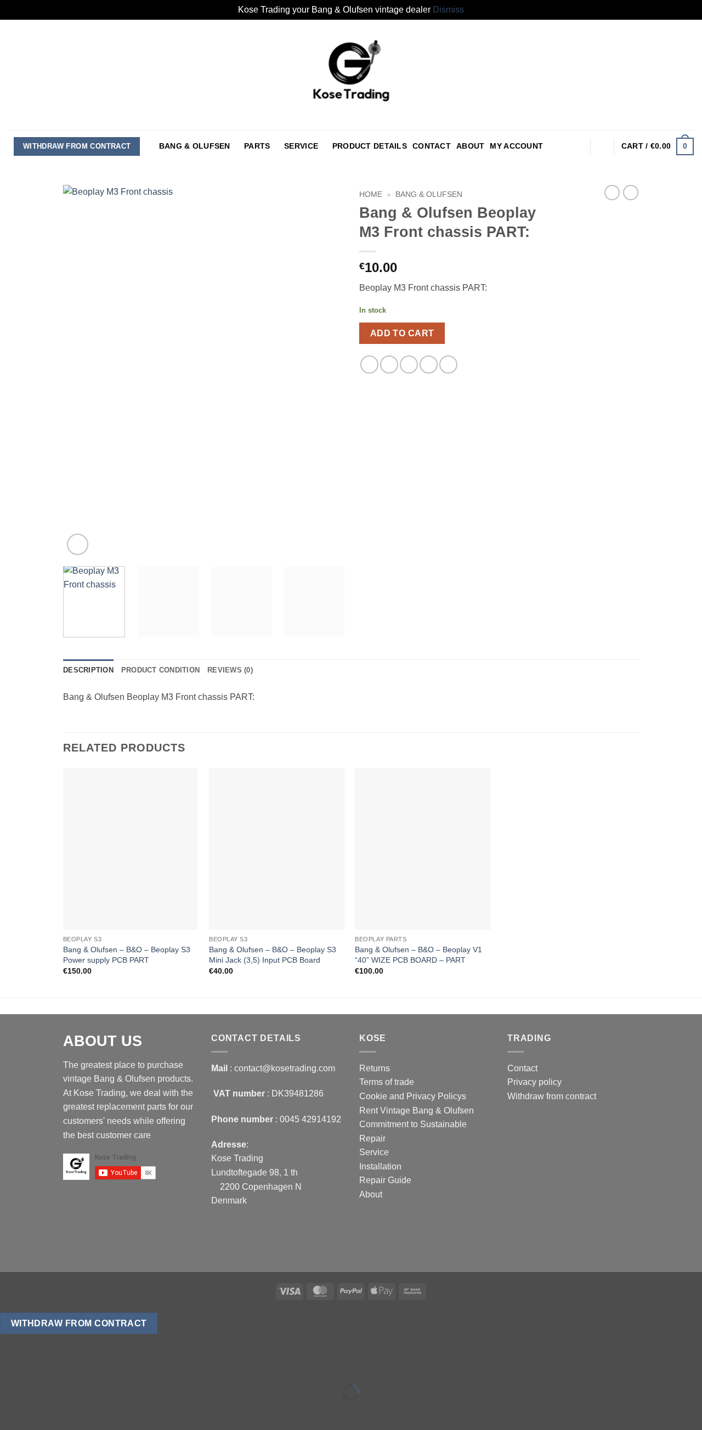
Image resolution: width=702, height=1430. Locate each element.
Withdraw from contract (77, 146)
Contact (431, 146)
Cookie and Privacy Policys (412, 1096)
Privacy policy (534, 1082)
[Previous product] (630, 192)
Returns (374, 1068)
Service (301, 146)
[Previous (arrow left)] (10, 1411)
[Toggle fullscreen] (43, 1364)
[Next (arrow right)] (43, 1411)
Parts (257, 146)
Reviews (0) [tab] (230, 670)
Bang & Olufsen (194, 146)
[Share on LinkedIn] (448, 364)
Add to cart (402, 333)
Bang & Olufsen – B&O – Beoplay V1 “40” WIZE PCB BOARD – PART (418, 954)
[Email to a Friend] (409, 364)
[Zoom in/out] (10, 1364)
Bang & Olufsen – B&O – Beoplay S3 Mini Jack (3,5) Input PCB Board (272, 954)
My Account (516, 146)
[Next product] (612, 192)
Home (370, 194)
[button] (578, 146)
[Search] (602, 146)
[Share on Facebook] (369, 364)
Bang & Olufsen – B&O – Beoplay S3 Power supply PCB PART (126, 954)
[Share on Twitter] (389, 364)
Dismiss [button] (448, 9)
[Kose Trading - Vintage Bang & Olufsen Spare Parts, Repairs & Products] (351, 75)
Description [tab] (88, 670)
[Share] (75, 1364)
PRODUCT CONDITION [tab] (160, 670)
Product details (369, 146)
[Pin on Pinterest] (429, 364)
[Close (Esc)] (107, 1364)
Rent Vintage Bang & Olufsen (416, 1110)
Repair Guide (385, 1180)
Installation (380, 1166)
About (470, 146)
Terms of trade (386, 1082)
